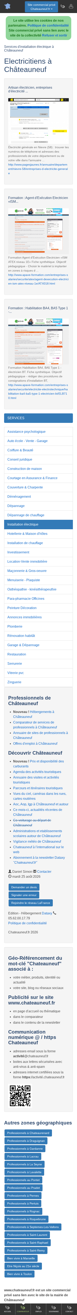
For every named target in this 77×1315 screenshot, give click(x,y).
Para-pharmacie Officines (25, 598)
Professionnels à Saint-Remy (26, 1250)
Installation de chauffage (25, 543)
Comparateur (23, 1312)
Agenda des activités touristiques (37, 772)
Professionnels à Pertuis (23, 1203)
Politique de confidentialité (48, 25)
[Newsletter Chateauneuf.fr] (63, 6)
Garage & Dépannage (23, 645)
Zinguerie (14, 682)
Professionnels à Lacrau (23, 1156)
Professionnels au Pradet (23, 1187)
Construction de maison (24, 468)
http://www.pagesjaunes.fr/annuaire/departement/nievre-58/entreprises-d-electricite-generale (38, 169)
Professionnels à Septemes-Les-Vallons (33, 1227)
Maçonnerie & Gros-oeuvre (27, 571)
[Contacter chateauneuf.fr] (71, 6)
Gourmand (54, 1312)
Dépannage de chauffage (25, 515)
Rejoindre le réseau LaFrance (30, 903)
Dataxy (47, 913)
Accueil (7, 1312)
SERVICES (15, 418)
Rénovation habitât (21, 636)
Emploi (38, 1312)
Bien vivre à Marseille (21, 1258)
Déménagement (19, 496)
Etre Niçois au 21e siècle (23, 1266)
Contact (69, 1312)
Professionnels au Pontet (23, 1180)
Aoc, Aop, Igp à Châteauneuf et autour (40, 804)
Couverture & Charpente (25, 487)
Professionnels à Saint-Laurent (27, 1234)
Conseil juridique (19, 459)
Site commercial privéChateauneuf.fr (41, 7)
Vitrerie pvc (15, 673)
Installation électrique (22, 524)
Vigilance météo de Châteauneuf (37, 841)
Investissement (18, 552)
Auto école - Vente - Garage (27, 441)
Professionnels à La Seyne (24, 1164)
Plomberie (14, 626)
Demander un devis (24, 887)
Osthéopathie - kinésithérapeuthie (31, 589)
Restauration (16, 654)
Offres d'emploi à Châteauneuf (35, 743)
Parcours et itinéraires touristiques (38, 788)
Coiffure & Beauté (20, 450)
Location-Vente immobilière (27, 561)
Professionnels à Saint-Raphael (27, 1242)
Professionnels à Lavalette (24, 1172)
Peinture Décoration (22, 608)
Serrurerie (14, 663)
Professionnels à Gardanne (25, 1148)
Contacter (44, 871)
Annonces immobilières (24, 617)
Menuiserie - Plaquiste (23, 580)
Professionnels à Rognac (23, 1211)
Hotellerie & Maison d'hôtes (27, 533)
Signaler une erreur (24, 895)
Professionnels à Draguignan (26, 1140)
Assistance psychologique (26, 431)
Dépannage (16, 506)
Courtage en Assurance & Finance (32, 478)
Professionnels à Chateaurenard (28, 1133)
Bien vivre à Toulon (19, 1274)
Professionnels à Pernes (23, 1195)
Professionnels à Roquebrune (26, 1219)
